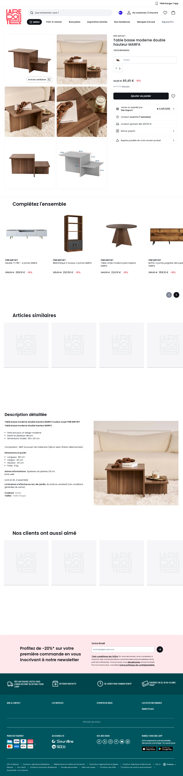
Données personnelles (69, 767)
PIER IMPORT (119, 35)
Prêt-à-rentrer (54, 21)
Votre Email (98, 643)
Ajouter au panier (141, 96)
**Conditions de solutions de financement (136, 767)
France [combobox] (170, 764)
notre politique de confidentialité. (137, 665)
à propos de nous (104, 703)
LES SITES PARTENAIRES (152, 703)
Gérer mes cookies (88, 767)
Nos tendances (122, 21)
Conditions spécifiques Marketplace (36, 764)
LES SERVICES (57, 703)
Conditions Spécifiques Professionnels (137, 764)
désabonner (134, 662)
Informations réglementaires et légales (103, 764)
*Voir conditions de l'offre (105, 656)
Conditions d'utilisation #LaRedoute (43, 767)
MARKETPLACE (148, 709)
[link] (145, 109)
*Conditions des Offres (108, 767)
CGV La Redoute (13, 764)
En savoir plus (169, 743)
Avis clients (21, 767)
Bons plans (74, 21)
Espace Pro (168, 21)
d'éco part (126, 86)
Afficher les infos (91, 721)
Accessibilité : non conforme (17, 770)
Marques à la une (146, 21)
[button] (173, 12)
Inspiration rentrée (97, 21)
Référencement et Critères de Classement (69, 764)
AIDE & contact (14, 703)
